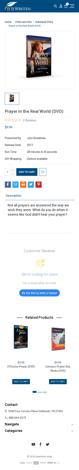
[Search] (55, 6)
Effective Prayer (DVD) (21, 366)
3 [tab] (44, 392)
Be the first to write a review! (39, 293)
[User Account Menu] (60, 6)
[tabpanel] (21, 354)
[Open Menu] (71, 6)
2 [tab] (39, 392)
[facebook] (40, 445)
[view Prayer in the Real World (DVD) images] (12, 99)
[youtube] (33, 445)
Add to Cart (21, 381)
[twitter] (47, 445)
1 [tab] (34, 392)
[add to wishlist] (42, 172)
